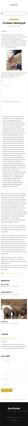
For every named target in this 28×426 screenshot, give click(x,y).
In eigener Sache (8, 273)
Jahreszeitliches (17, 273)
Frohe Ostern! (4, 321)
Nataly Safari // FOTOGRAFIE (18, 188)
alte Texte (3, 47)
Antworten (4, 341)
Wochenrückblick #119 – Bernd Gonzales (9, 338)
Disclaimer (23, 399)
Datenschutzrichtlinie (13, 399)
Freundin (16, 77)
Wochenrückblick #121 (6, 292)
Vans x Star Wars (5, 284)
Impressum (3, 399)
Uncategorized (14, 19)
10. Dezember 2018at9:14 (6, 339)
